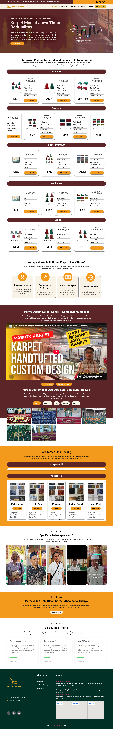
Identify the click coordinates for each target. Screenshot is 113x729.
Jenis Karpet (73, 6)
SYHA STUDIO (57, 726)
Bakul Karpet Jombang (63, 681)
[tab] (37, 403)
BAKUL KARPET (18, 6)
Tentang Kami (63, 6)
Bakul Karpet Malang (62, 688)
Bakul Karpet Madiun (62, 694)
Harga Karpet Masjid (52, 641)
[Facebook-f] (8, 713)
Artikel (91, 6)
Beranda (54, 6)
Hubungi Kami (100, 6)
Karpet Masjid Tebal (18, 641)
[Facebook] (97, 2)
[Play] (16, 565)
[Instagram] (100, 2)
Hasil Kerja (84, 6)
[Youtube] (103, 2)
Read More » (13, 657)
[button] (74, 6)
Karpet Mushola (83, 641)
